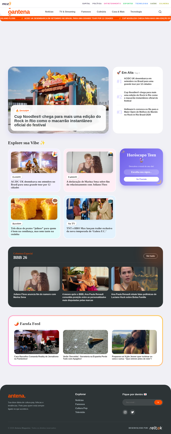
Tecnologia (141, 4)
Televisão (80, 412)
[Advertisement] (85, 44)
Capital (86, 4)
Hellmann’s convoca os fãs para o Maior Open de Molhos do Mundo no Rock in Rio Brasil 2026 (141, 112)
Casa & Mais (118, 12)
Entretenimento (112, 4)
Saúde (153, 4)
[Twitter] (132, 412)
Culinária (164, 4)
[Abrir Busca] (160, 12)
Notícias (49, 12)
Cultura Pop (81, 408)
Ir (158, 402)
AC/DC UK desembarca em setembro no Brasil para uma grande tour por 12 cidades (53, 18)
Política (97, 4)
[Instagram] (125, 412)
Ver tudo (150, 256)
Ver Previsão (141, 179)
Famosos (86, 12)
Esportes (128, 4)
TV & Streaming (67, 12)
